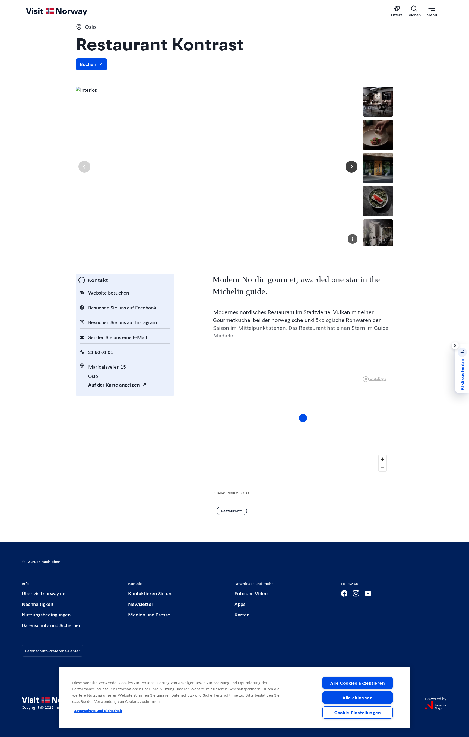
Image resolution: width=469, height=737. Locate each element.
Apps (239, 604)
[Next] (351, 167)
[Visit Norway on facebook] (344, 593)
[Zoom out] (382, 467)
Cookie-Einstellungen (357, 712)
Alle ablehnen (358, 697)
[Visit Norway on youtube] (368, 593)
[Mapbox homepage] (374, 379)
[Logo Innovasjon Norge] (436, 705)
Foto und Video (251, 593)
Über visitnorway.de (43, 593)
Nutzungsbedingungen (46, 614)
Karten (241, 614)
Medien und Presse (149, 614)
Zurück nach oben (44, 561)
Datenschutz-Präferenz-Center (52, 650)
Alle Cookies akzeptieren (357, 683)
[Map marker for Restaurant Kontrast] (303, 418)
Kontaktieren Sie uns (150, 593)
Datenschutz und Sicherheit (52, 625)
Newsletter (140, 604)
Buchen (88, 64)
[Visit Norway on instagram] (356, 593)
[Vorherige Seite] (84, 167)
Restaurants (232, 510)
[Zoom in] (382, 459)
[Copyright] (352, 239)
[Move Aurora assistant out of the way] (455, 345)
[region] (303, 423)
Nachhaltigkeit (38, 604)
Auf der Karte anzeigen (114, 384)
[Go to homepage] (65, 11)
